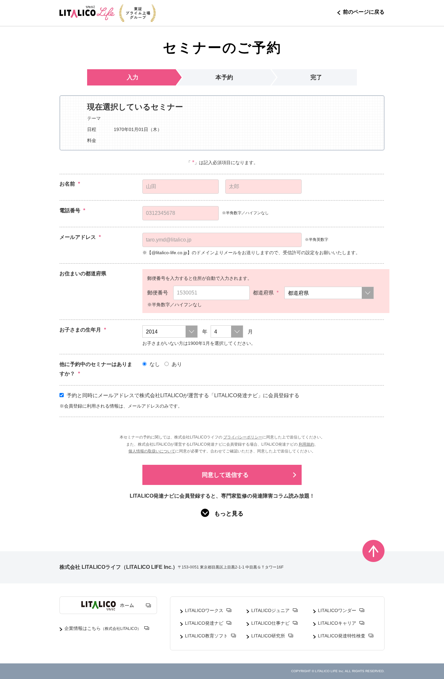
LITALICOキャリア (337, 623)
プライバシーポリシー (242, 437)
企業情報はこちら (102, 628)
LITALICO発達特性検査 (341, 635)
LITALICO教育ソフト (206, 635)
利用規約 (306, 444)
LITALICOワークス (204, 610)
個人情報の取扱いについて (151, 451)
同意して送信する (225, 475)
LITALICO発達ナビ (204, 623)
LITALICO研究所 (268, 635)
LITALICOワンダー (337, 610)
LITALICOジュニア (270, 610)
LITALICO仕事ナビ (270, 623)
